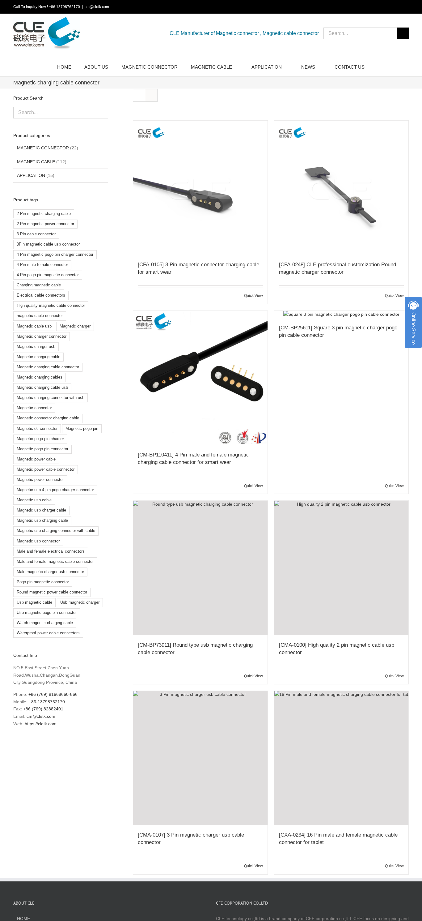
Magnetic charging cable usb (42, 387)
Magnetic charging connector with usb (50, 398)
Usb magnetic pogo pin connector (47, 612)
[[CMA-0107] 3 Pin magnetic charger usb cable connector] (200, 758)
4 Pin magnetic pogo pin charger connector (55, 254)
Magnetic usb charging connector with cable (56, 531)
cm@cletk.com (97, 7)
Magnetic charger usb (36, 347)
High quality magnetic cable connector (51, 305)
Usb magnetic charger (79, 602)
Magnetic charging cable (38, 357)
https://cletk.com (41, 723)
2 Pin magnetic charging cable (44, 214)
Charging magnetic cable (39, 285)
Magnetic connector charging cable (48, 418)
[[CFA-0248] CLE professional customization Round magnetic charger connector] (341, 188)
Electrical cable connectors (41, 295)
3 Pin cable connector (36, 234)
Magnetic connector (34, 408)
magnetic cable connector (40, 316)
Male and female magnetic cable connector (55, 561)
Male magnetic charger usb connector (50, 572)
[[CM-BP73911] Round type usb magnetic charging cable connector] (200, 568)
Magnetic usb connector (38, 541)
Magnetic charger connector (41, 336)
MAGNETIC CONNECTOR (43, 147)
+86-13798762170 (47, 701)
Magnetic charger (75, 326)
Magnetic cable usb (34, 326)
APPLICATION (31, 175)
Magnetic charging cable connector (48, 367)
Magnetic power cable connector (45, 469)
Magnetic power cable (36, 459)
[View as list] (151, 95)
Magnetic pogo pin (81, 428)
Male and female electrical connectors (51, 551)
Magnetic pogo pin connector (42, 449)
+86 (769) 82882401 (43, 708)
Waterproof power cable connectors (48, 633)
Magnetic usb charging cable (42, 520)
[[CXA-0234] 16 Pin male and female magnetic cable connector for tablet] (341, 758)
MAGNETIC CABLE (36, 161)
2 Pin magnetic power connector (45, 224)
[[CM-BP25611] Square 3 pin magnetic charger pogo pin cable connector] (341, 314)
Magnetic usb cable (34, 500)
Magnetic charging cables (39, 377)
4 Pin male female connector (42, 265)
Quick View (253, 295)
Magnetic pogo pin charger (40, 439)
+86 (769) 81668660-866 (53, 694)
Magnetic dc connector (37, 428)
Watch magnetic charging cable (45, 623)
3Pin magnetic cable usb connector (48, 244)
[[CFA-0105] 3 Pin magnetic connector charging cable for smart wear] (200, 188)
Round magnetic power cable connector (52, 592)
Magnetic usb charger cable (41, 510)
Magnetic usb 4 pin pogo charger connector (55, 490)
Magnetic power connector (40, 480)
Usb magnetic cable (34, 602)
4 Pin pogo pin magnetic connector (48, 275)
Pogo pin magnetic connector (43, 582)
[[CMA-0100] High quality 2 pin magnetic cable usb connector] (341, 568)
